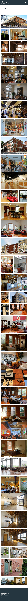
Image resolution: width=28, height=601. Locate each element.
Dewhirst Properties (5, 2)
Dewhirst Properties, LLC (13, 589)
